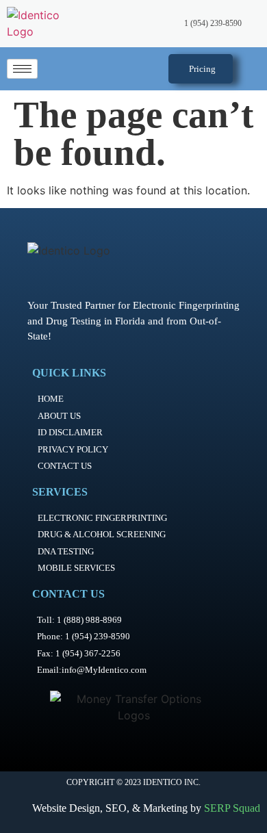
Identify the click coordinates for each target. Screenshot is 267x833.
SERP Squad (232, 808)
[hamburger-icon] (22, 69)
